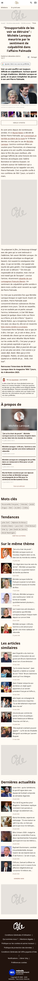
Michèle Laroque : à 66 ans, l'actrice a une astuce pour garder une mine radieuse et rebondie (24, 628)
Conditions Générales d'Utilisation (18, 935)
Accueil (3, 23)
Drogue (4, 508)
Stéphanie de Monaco (19, 522)
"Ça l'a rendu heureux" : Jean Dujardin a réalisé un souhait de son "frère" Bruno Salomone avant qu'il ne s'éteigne (25, 672)
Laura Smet (19, 526)
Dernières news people (13, 23)
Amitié (32, 504)
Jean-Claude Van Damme (18, 529)
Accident (18, 508)
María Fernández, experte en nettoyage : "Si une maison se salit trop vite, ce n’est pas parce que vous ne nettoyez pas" (24, 823)
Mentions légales (26, 939)
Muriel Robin (17, 132)
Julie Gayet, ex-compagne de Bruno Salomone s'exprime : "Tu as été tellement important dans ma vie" (24, 702)
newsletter (35, 3)
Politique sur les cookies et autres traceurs (18, 943)
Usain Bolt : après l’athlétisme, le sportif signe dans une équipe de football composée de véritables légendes (24, 791)
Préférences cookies (19, 962)
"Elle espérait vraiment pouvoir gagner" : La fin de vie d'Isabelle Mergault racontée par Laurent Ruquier (25, 732)
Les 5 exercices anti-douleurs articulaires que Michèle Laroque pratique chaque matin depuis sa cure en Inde (25, 613)
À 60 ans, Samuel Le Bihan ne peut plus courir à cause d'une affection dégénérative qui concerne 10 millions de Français (24, 867)
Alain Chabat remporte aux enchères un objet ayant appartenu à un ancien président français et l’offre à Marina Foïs (24, 688)
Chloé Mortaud (30, 526)
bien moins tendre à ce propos (14, 327)
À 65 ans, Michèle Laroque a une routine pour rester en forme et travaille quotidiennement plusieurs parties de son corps (23, 599)
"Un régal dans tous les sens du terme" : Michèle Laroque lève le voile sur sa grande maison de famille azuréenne (25, 568)
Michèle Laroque (26, 23)
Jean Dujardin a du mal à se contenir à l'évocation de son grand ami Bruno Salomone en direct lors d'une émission (24, 657)
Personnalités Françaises (10, 504)
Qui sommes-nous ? (10, 939)
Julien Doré (5, 522)
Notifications (13, 958)
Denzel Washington (8, 533)
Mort (10, 508)
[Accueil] (17, 3)
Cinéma (25, 508)
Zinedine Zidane (7, 526)
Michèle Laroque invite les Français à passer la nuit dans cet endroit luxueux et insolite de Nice (24, 583)
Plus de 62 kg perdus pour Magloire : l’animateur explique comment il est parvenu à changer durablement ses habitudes (24, 808)
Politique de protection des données (18, 948)
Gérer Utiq (24, 958)
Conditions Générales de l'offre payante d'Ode (19, 952)
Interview (24, 504)
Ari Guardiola (13, 380)
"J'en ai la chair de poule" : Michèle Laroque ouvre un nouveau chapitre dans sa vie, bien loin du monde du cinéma (24, 553)
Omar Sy (4, 529)
